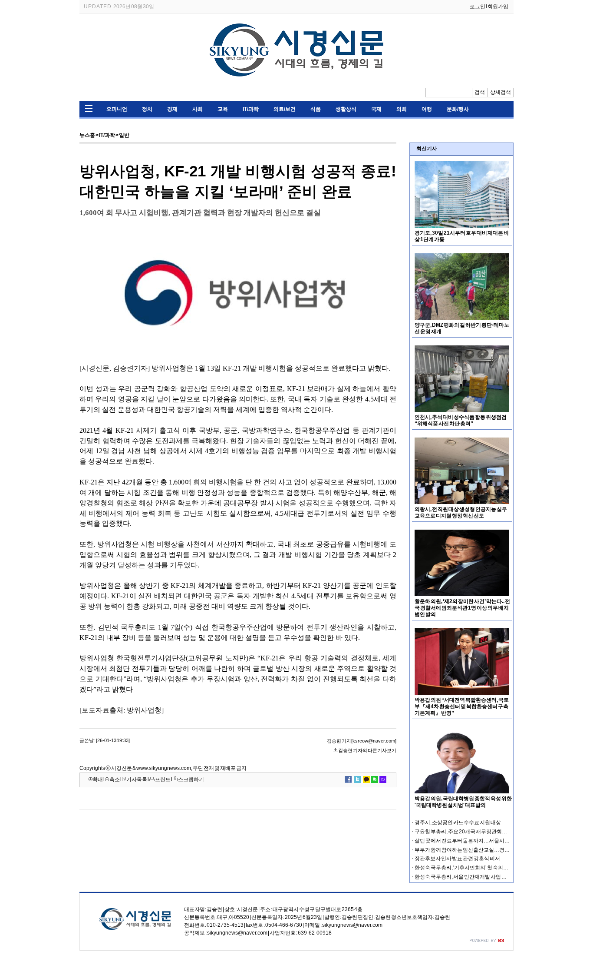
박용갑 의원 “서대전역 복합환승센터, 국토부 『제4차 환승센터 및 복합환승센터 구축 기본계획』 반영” (462, 706)
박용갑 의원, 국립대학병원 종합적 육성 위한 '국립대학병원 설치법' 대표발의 (463, 802)
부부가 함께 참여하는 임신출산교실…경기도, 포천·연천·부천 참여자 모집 (496, 850)
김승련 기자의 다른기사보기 (367, 750)
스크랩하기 (191, 779)
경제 (172, 109)
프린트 (163, 779)
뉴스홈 (87, 135)
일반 (124, 135)
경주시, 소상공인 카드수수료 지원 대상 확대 (463, 822)
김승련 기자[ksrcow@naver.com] (361, 740)
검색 (479, 92)
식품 (315, 109)
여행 (427, 109)
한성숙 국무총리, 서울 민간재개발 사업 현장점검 (468, 877)
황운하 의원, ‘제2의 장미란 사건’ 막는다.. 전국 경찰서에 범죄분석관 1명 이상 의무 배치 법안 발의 (462, 607)
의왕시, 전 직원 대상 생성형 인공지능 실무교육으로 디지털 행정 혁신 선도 (461, 512)
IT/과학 (251, 109)
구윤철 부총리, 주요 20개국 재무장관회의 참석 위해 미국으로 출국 (488, 832)
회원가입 (498, 6)
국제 (376, 109)
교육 (222, 109)
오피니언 (116, 109)
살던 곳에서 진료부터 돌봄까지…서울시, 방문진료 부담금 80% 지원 (490, 841)
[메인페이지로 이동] (296, 82)
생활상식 (346, 109)
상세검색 (500, 92)
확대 (97, 779)
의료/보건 (284, 109)
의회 (401, 109)
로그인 (477, 6)
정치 (147, 109)
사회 (197, 109)
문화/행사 (458, 109)
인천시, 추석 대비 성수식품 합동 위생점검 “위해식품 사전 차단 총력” (461, 420)
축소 (114, 779)
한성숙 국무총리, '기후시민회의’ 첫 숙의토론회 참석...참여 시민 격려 (490, 868)
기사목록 (136, 779)
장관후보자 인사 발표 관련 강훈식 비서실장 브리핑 (471, 859)
